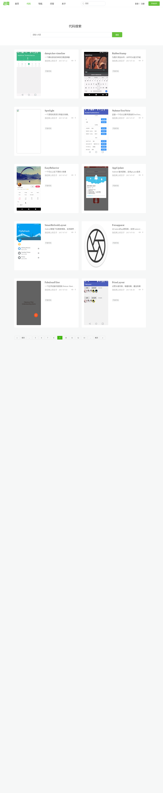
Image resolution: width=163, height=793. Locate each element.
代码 (29, 4)
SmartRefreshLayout (55, 225)
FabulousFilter (52, 282)
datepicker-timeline (55, 53)
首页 (17, 4)
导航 (40, 4)
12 (78, 338)
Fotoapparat (118, 225)
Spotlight (49, 110)
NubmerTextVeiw (121, 110)
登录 (137, 4)
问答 (52, 4)
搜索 (117, 35)
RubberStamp (119, 53)
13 (84, 338)
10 (66, 338)
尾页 (96, 338)
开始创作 (154, 3)
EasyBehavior (52, 167)
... (29, 338)
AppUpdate (118, 167)
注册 (143, 4)
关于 (64, 4)
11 (72, 338)
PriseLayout (118, 282)
